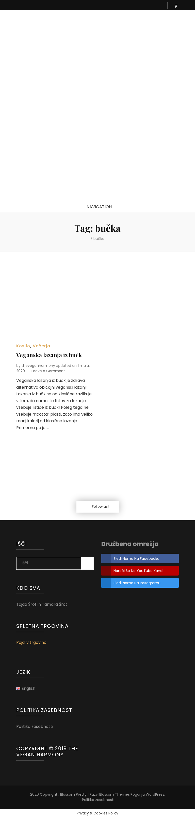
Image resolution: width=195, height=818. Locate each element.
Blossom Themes (114, 794)
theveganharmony (38, 365)
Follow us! (100, 506)
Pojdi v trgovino (31, 642)
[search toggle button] (176, 5)
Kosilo (23, 346)
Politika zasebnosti (34, 726)
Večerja (41, 346)
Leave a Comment (48, 370)
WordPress (155, 794)
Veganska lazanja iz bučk (49, 355)
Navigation (99, 207)
